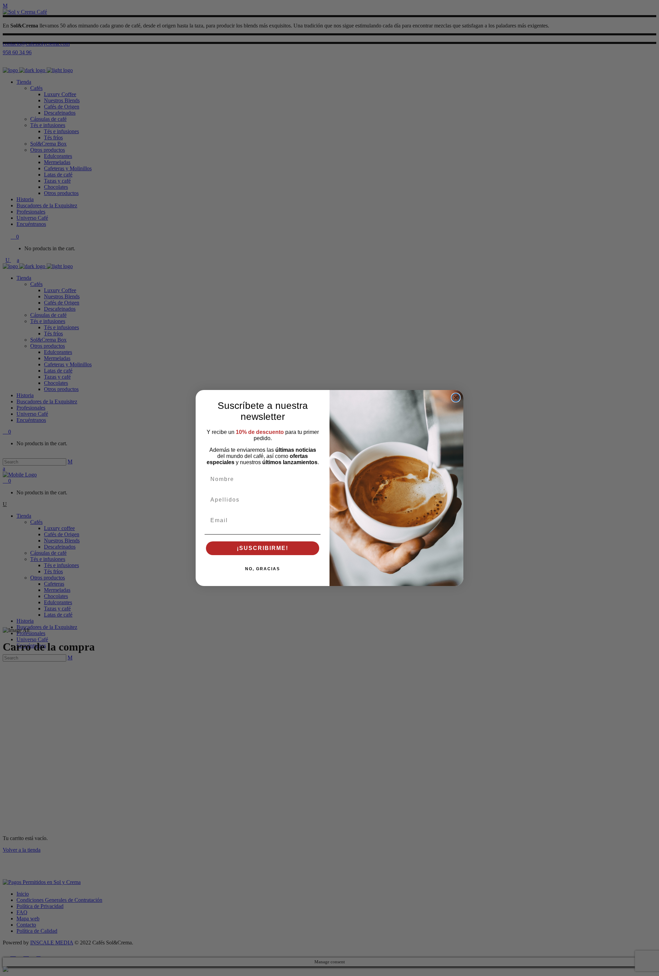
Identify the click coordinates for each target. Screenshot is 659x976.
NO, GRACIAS (262, 568)
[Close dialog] (456, 397)
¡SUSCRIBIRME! (262, 548)
